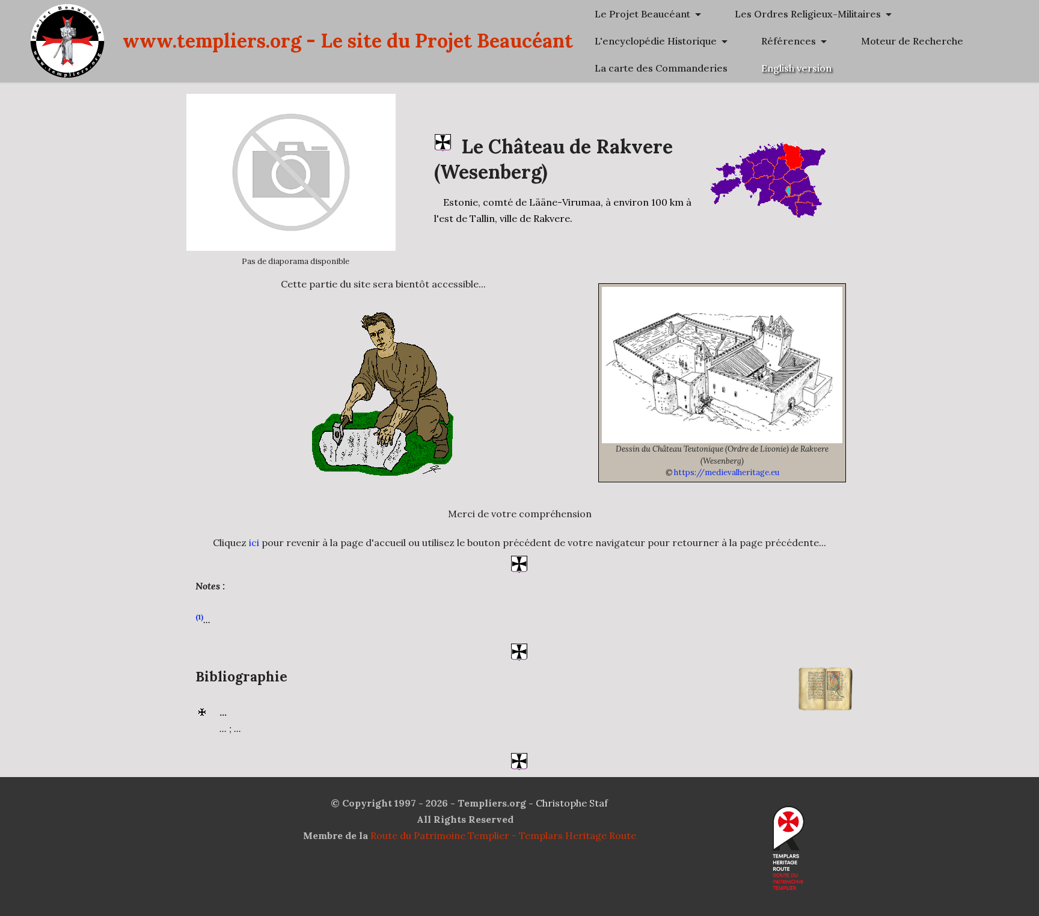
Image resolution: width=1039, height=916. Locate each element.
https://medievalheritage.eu (726, 472)
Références (788, 41)
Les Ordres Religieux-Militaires (808, 14)
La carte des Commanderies (661, 68)
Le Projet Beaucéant (642, 14)
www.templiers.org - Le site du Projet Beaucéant (348, 40)
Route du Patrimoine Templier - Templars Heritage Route (503, 835)
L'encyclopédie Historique (656, 41)
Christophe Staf (572, 803)
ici (254, 542)
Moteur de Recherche (912, 41)
